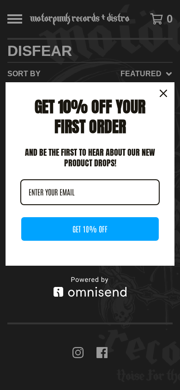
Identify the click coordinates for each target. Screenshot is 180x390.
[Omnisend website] (90, 287)
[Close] (163, 93)
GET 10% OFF (90, 228)
